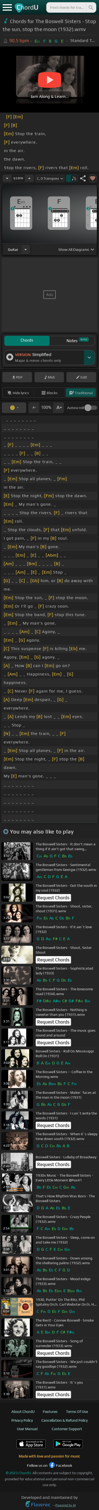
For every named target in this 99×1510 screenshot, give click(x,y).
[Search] (90, 7)
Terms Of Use (77, 1411)
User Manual (27, 1429)
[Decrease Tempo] (7, 178)
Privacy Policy (22, 1420)
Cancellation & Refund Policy (64, 1420)
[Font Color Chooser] (14, 407)
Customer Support (67, 1429)
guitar (13, 249)
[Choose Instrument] (26, 249)
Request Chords (53, 897)
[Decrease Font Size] (34, 407)
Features (50, 1411)
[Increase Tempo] (29, 178)
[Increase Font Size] (58, 407)
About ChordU (23, 1411)
